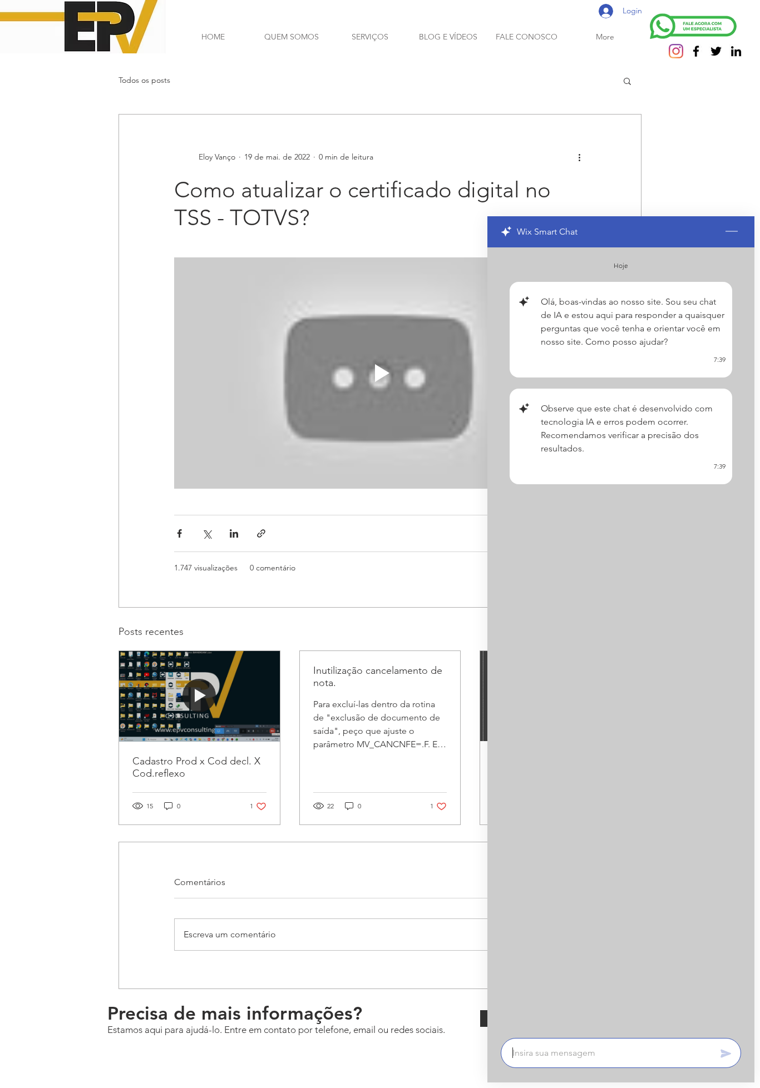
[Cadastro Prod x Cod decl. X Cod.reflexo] (199, 696)
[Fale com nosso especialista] (693, 26)
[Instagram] (676, 51)
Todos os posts (144, 80)
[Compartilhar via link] (261, 533)
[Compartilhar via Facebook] (179, 533)
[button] (627, 80)
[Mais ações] (579, 156)
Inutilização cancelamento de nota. (377, 676)
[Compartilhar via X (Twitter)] (206, 533)
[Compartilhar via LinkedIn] (234, 533)
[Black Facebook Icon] (696, 51)
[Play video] (380, 373)
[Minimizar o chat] (732, 232)
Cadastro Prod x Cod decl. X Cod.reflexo (196, 767)
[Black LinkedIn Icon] (736, 51)
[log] (620, 639)
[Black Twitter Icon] (716, 51)
